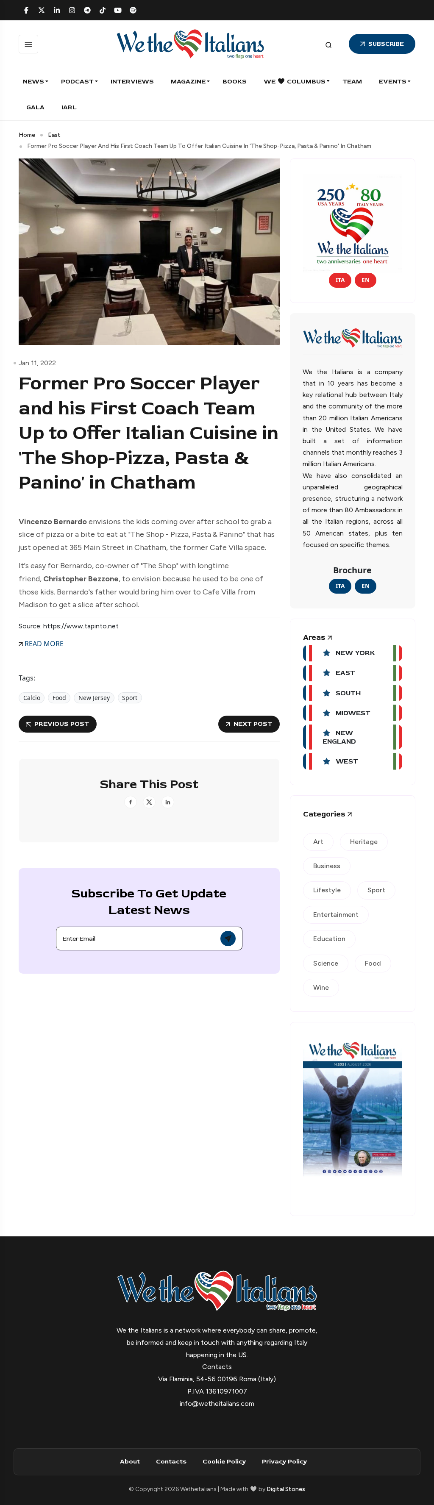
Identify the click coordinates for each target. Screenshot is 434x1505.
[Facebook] (26, 10)
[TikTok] (102, 10)
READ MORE (43, 643)
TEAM (352, 82)
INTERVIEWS (132, 82)
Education (329, 939)
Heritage (364, 842)
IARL (69, 107)
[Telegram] (87, 10)
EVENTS (392, 82)
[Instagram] (72, 10)
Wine (321, 987)
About (130, 1462)
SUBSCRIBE (386, 43)
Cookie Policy (224, 1462)
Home (27, 135)
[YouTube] (117, 10)
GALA (35, 107)
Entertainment (336, 915)
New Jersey (94, 698)
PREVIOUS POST (61, 724)
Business (326, 866)
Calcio (31, 698)
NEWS (33, 82)
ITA (340, 280)
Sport (129, 698)
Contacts (171, 1462)
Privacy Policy (284, 1462)
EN (366, 280)
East (54, 135)
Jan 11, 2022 (37, 363)
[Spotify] (133, 10)
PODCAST (77, 82)
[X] (41, 10)
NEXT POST (253, 724)
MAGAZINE (188, 82)
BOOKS (235, 82)
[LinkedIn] (56, 10)
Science (325, 963)
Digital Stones (286, 1489)
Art (318, 842)
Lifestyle (327, 890)
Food (59, 698)
